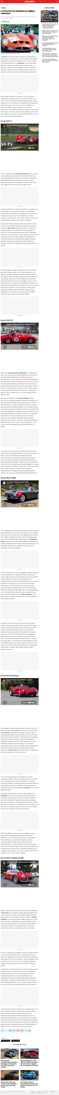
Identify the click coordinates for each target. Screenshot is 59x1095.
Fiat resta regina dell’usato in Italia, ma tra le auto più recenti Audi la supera (50, 61)
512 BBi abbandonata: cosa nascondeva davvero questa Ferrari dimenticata (49, 50)
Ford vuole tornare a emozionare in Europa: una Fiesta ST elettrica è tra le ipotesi (29, 1084)
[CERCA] (57, 1)
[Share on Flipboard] (17, 1030)
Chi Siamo (33, 1091)
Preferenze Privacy (39, 1093)
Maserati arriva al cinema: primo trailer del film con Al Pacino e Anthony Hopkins (50, 32)
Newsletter (39, 1091)
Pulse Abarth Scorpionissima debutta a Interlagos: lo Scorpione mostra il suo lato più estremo (9, 1064)
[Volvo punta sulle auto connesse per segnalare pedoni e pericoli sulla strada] (10, 1075)
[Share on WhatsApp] (6, 1030)
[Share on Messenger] (10, 1030)
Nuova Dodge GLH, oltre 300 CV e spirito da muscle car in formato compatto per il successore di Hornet (29, 1063)
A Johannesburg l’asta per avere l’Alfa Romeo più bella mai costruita (50, 44)
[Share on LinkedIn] (14, 1030)
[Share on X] (21, 1030)
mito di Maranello (13, 103)
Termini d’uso (53, 1091)
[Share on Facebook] (2, 1030)
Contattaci (45, 1091)
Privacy (32, 1093)
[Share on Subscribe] (29, 1030)
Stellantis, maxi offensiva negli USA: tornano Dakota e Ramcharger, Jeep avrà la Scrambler (49, 38)
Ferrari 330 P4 (15, 1040)
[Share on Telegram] (25, 1030)
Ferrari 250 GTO (27, 381)
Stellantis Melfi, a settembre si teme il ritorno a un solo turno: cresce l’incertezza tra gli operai (50, 55)
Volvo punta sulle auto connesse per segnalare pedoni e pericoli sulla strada (9, 1084)
